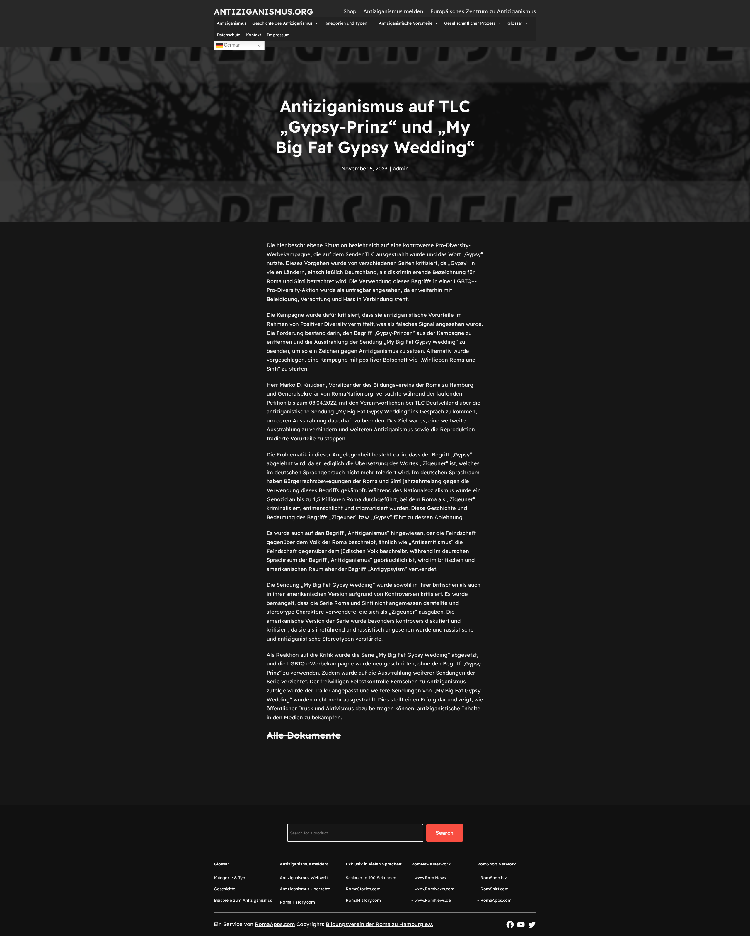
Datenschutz (228, 34)
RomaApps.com (275, 924)
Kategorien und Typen (345, 23)
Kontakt (253, 34)
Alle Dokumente (304, 735)
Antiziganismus (231, 23)
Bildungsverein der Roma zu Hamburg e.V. (379, 924)
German (232, 44)
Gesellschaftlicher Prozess (470, 23)
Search (445, 832)
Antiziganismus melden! (304, 864)
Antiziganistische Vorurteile (405, 23)
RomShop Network (496, 864)
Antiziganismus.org (263, 11)
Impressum (278, 34)
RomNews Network (431, 864)
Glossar (514, 23)
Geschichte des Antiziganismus (282, 23)
